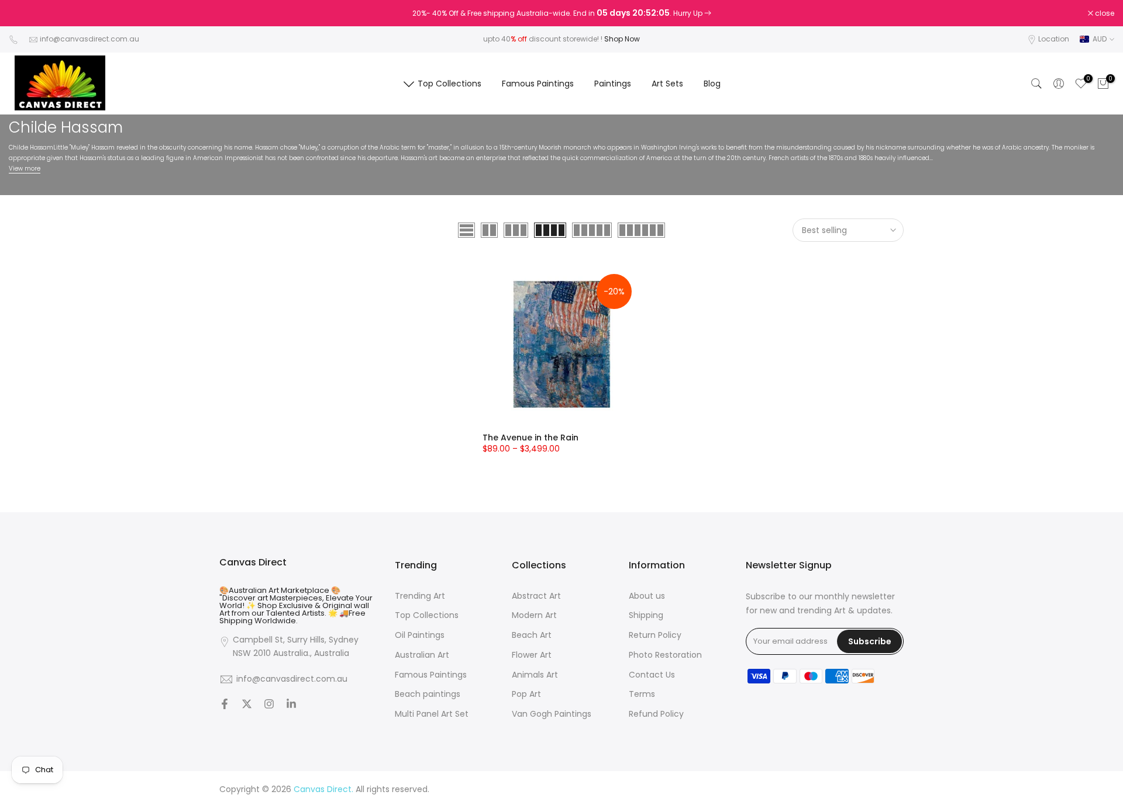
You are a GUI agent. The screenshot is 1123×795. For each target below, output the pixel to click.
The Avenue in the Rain (530, 437)
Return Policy (655, 635)
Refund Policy (656, 714)
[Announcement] (561, 13)
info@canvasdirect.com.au (89, 39)
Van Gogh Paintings (551, 714)
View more (24, 168)
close (24, 13)
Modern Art (534, 615)
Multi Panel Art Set (432, 714)
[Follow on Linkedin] (291, 705)
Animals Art (535, 675)
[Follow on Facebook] (224, 705)
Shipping (646, 615)
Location (1053, 39)
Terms (642, 694)
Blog (712, 83)
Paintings (612, 83)
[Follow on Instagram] (269, 705)
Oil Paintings (420, 635)
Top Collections (449, 83)
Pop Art (526, 694)
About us (647, 596)
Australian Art (422, 655)
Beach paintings (427, 694)
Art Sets (667, 83)
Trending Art (420, 596)
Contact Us (652, 675)
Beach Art (532, 635)
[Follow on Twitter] (247, 705)
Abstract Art (536, 596)
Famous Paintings (538, 83)
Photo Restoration (665, 655)
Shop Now (622, 39)
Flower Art (532, 655)
